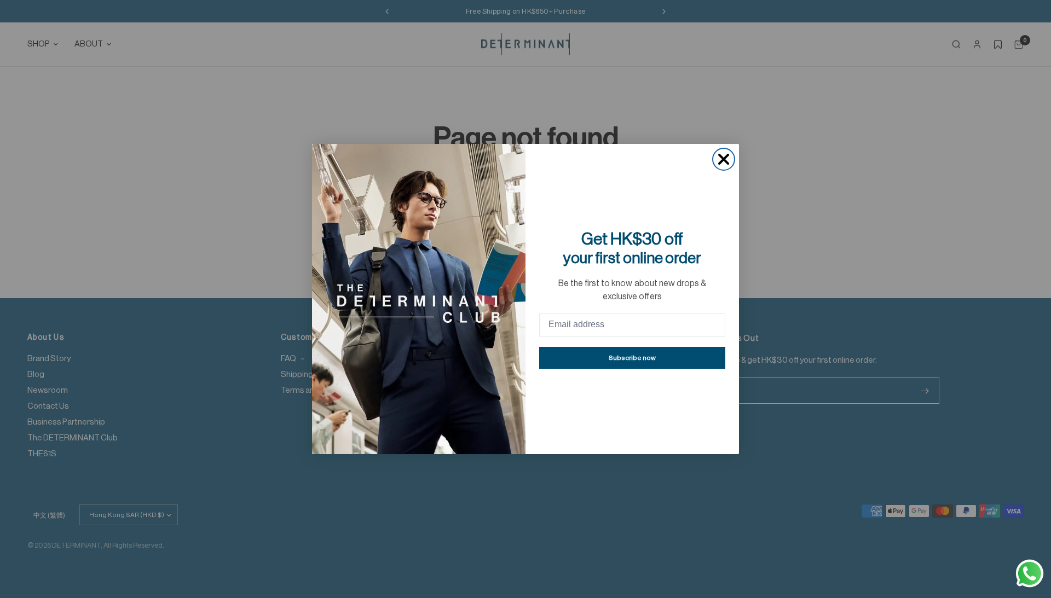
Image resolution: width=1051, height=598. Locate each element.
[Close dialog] (724, 159)
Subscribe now (632, 358)
